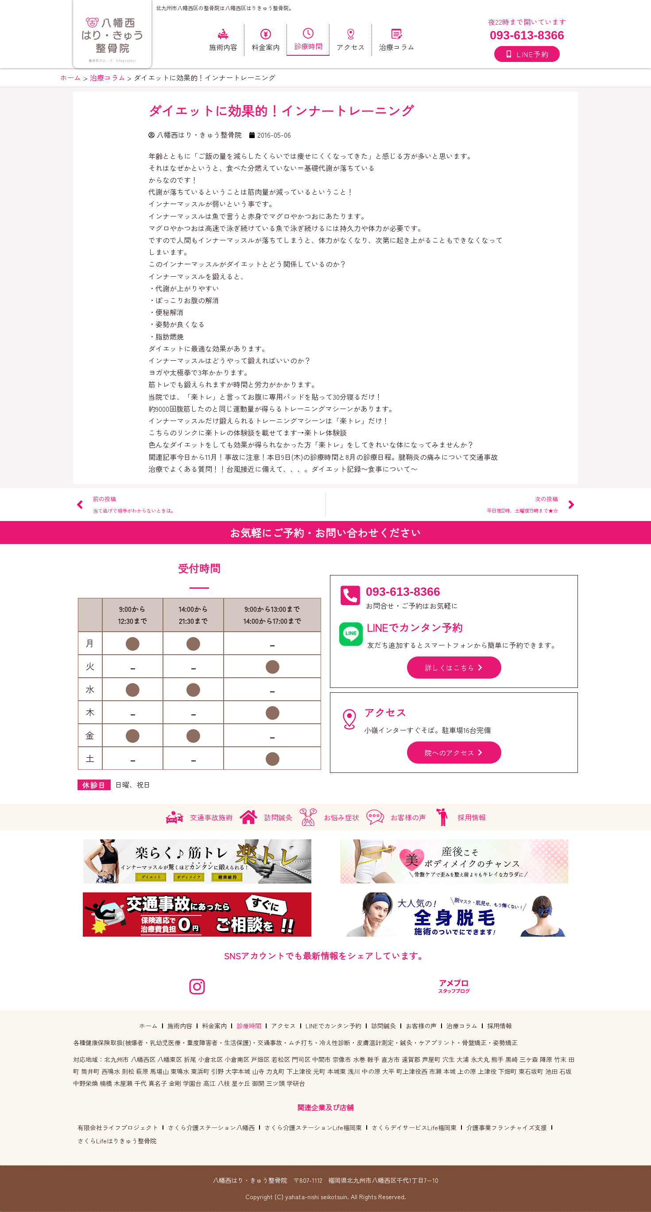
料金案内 (214, 1025)
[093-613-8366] (350, 595)
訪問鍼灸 (383, 1025)
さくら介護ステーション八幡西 (211, 1127)
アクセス (283, 1025)
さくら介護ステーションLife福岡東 (313, 1127)
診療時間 (248, 1025)
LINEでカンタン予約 (333, 1025)
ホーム (148, 1025)
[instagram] (197, 987)
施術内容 (179, 1025)
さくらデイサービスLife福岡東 (414, 1127)
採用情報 (499, 1025)
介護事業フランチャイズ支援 (506, 1127)
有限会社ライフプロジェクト (118, 1127)
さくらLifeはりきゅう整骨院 (117, 1140)
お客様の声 (421, 1025)
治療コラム (461, 1025)
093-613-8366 (527, 35)
